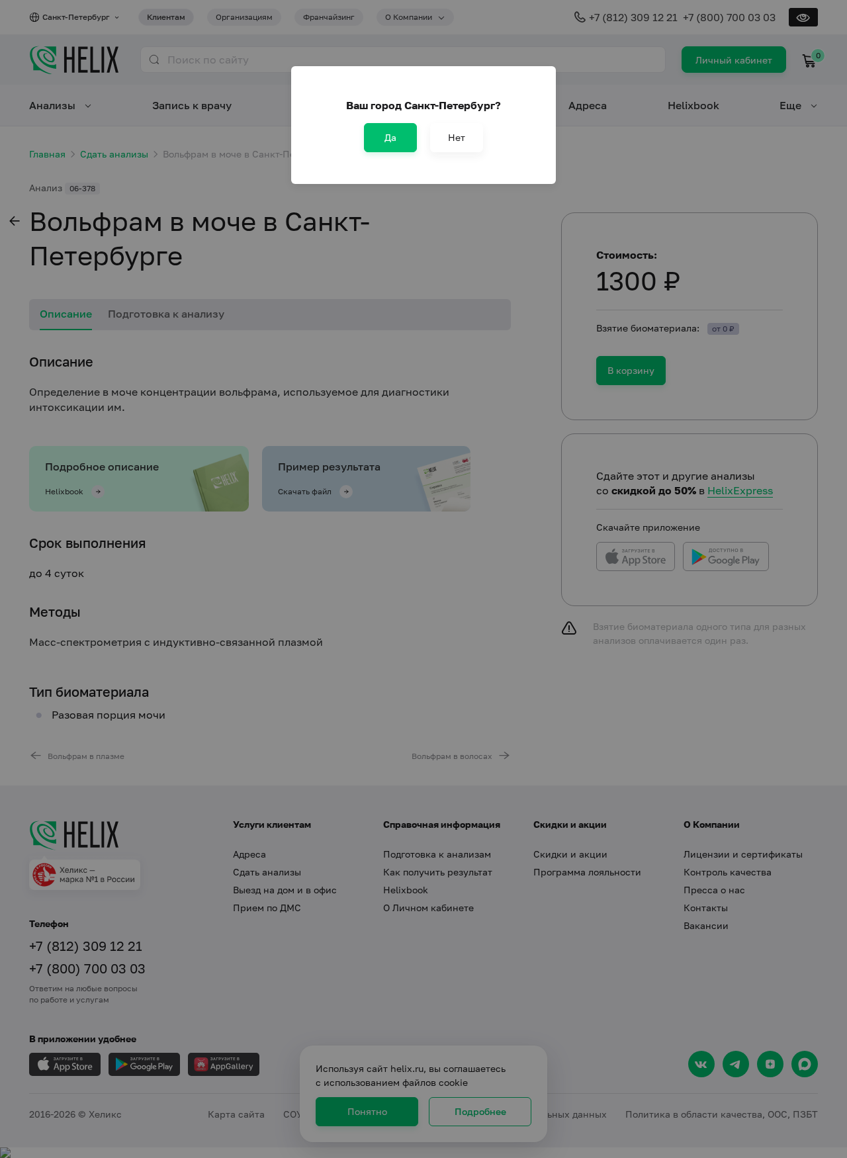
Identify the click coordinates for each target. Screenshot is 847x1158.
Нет (456, 137)
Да (390, 137)
